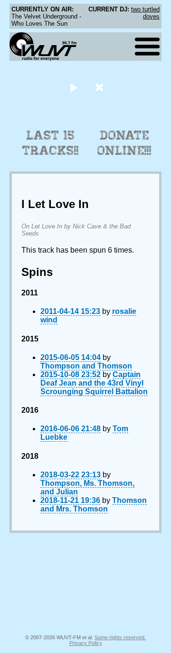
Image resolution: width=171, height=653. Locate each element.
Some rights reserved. (120, 637)
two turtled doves (145, 13)
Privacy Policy (85, 643)
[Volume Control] (100, 87)
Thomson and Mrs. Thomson (93, 504)
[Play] (73, 87)
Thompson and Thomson (86, 366)
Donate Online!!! (124, 143)
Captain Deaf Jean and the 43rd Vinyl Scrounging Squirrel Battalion (94, 383)
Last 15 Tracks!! (50, 143)
